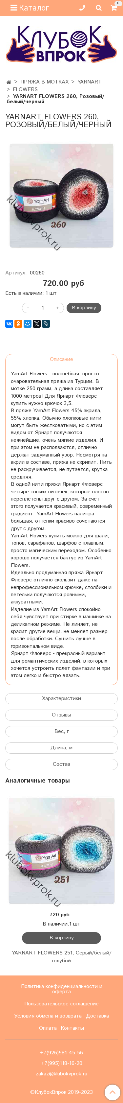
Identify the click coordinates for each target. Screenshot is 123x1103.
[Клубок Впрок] (61, 44)
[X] (37, 324)
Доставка (97, 1016)
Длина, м (61, 748)
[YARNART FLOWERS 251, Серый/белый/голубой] (61, 850)
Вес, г (61, 731)
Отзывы (61, 715)
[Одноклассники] (18, 324)
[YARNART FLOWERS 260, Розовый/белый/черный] (61, 196)
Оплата (48, 1028)
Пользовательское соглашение (61, 1004)
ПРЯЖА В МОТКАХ (44, 82)
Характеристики (61, 698)
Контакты (72, 1028)
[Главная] (9, 82)
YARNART (89, 82)
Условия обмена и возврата (48, 1016)
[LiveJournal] (46, 324)
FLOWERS (25, 89)
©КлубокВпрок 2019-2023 (61, 1092)
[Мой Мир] (27, 324)
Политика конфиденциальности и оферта (61, 989)
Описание (61, 359)
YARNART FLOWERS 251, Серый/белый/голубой (62, 957)
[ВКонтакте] (9, 324)
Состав (61, 764)
